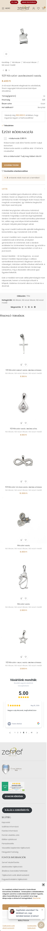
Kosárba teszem (11, 165)
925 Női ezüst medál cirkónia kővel (23, 429)
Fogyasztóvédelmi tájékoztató (14, 879)
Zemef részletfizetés (10, 862)
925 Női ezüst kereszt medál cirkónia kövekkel (23, 370)
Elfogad (23, 907)
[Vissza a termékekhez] (6, 70)
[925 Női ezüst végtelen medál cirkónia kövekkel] (23, 461)
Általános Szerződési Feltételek (14, 871)
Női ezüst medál (8, 65)
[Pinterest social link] (28, 307)
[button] (43, 884)
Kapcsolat (6, 822)
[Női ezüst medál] (23, 519)
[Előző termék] (3, 70)
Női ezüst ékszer (30, 62)
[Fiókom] (33, 8)
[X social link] (25, 307)
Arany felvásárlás (29, 2)
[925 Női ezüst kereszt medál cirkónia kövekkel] (23, 344)
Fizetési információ (10, 831)
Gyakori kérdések (14, 796)
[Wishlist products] (38, 8)
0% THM (14, 2)
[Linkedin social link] (31, 307)
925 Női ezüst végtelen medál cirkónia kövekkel (23, 487)
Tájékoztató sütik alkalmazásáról (15, 875)
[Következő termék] (9, 70)
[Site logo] (23, 8)
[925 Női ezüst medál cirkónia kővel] (23, 402)
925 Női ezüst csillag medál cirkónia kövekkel (23, 662)
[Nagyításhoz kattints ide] (6, 54)
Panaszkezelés (8, 843)
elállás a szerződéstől (17, 810)
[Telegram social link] (34, 307)
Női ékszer (16, 62)
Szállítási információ (10, 827)
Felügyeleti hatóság (10, 852)
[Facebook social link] (22, 307)
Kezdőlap (5, 62)
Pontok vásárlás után (10, 835)
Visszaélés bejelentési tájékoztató (16, 848)
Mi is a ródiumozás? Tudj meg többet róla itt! (22, 156)
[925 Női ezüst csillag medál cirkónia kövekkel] (23, 636)
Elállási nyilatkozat (9, 839)
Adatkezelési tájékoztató (12, 867)
